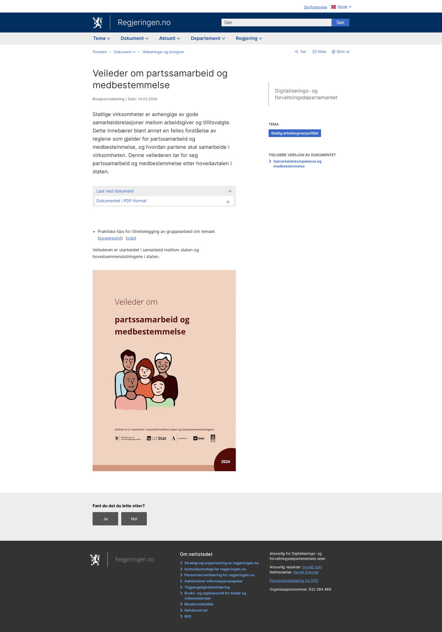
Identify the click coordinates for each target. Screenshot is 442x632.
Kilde (321, 51)
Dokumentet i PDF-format (121, 200)
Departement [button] (206, 38)
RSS (187, 616)
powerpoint (110, 238)
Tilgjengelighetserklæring (207, 587)
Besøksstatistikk (198, 604)
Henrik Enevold (305, 572)
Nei (134, 518)
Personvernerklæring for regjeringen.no (219, 575)
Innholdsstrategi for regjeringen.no (215, 569)
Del (303, 51)
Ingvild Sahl (312, 567)
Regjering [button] (247, 38)
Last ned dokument (115, 191)
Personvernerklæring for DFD (294, 580)
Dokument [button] (133, 38)
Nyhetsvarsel (195, 610)
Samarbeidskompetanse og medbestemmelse (297, 163)
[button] (124, 51)
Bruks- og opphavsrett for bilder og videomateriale (215, 595)
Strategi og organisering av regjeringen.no (221, 563)
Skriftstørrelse (315, 7)
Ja (105, 518)
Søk (340, 22)
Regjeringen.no (144, 22)
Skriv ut (343, 51)
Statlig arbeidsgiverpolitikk (294, 133)
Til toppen (167, 485)
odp (131, 238)
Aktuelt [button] (167, 38)
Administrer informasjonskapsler (213, 581)
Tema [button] (99, 38)
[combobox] (277, 22)
